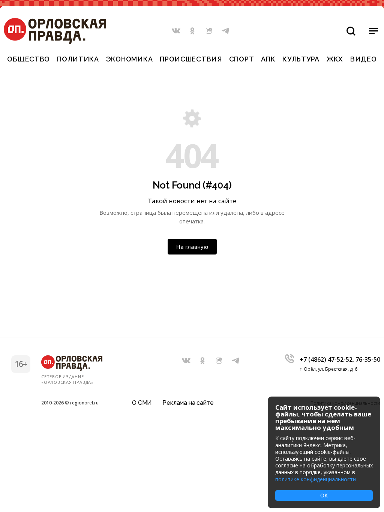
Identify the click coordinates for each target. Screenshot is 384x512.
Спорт (241, 59)
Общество (28, 59)
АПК (268, 59)
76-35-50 (368, 359)
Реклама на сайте (187, 402)
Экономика (129, 59)
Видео (363, 59)
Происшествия (191, 59)
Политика (78, 59)
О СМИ (142, 402)
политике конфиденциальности (315, 479)
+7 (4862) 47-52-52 (326, 359)
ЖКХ (335, 59)
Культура (301, 59)
